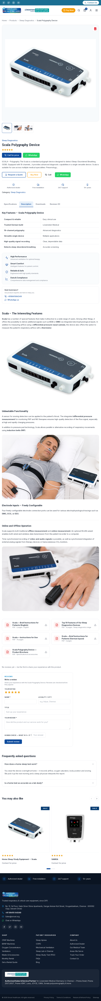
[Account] (90, 10)
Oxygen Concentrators (11, 947)
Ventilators (6, 951)
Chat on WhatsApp (13, 920)
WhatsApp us (13, 300)
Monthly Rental (8, 958)
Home (4, 20)
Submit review (13, 742)
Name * (7, 697)
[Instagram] (13, 2)
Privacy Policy (49, 997)
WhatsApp (32, 155)
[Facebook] (3, 2)
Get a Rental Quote (9, 962)
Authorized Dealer (77, 944)
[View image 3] (29, 128)
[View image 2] (18, 128)
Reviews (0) (55, 204)
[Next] (97, 798)
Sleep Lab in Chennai (44, 951)
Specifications (10, 204)
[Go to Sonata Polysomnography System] (53, 868)
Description (26, 204)
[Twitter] (8, 2)
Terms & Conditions (63, 997)
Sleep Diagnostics (26, 20)
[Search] (78, 10)
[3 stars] (12, 692)
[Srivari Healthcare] (11, 10)
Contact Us (92, 3)
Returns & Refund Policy (82, 997)
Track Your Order (77, 955)
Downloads (40, 204)
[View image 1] (7, 128)
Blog (38, 962)
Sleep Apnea (41, 940)
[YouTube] (18, 2)
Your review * (11, 718)
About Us (73, 940)
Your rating (10, 689)
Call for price (13, 155)
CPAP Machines (8, 940)
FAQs (38, 958)
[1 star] (6, 692)
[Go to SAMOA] (51, 868)
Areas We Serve (76, 951)
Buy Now (34, 175)
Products (13, 20)
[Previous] (91, 798)
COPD (38, 944)
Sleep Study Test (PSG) (45, 955)
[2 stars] (9, 692)
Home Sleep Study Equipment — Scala (19, 859)
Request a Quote (15, 175)
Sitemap (96, 997)
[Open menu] (96, 10)
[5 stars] (18, 692)
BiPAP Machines (8, 944)
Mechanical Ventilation (45, 947)
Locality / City (45, 697)
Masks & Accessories (10, 955)
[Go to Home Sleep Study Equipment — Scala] (48, 868)
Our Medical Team (77, 947)
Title (7, 707)
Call (49, 175)
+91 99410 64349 (13, 913)
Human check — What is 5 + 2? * (18, 735)
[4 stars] (15, 692)
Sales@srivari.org (12, 916)
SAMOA (54, 859)
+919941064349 (15, 296)
